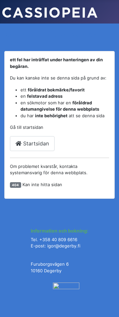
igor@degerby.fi (63, 245)
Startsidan (35, 143)
